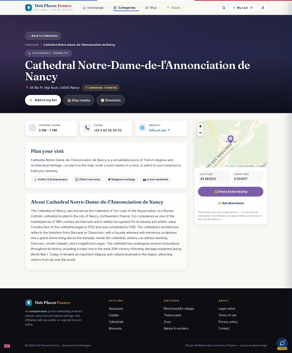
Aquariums (116, 308)
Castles (114, 315)
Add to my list (43, 100)
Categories (127, 7)
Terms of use (227, 315)
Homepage (95, 7)
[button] (230, 139)
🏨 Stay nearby (78, 100)
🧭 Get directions (231, 203)
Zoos (167, 322)
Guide (175, 7)
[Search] (223, 7)
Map (153, 7)
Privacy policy (228, 322)
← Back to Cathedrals (43, 35)
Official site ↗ (159, 130)
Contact (223, 328)
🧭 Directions (111, 100)
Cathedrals (32, 44)
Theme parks (172, 315)
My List (242, 7)
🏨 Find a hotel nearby (230, 191)
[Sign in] (262, 7)
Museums (115, 328)
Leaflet (231, 166)
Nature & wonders (176, 328)
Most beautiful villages (179, 308)
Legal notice (226, 308)
